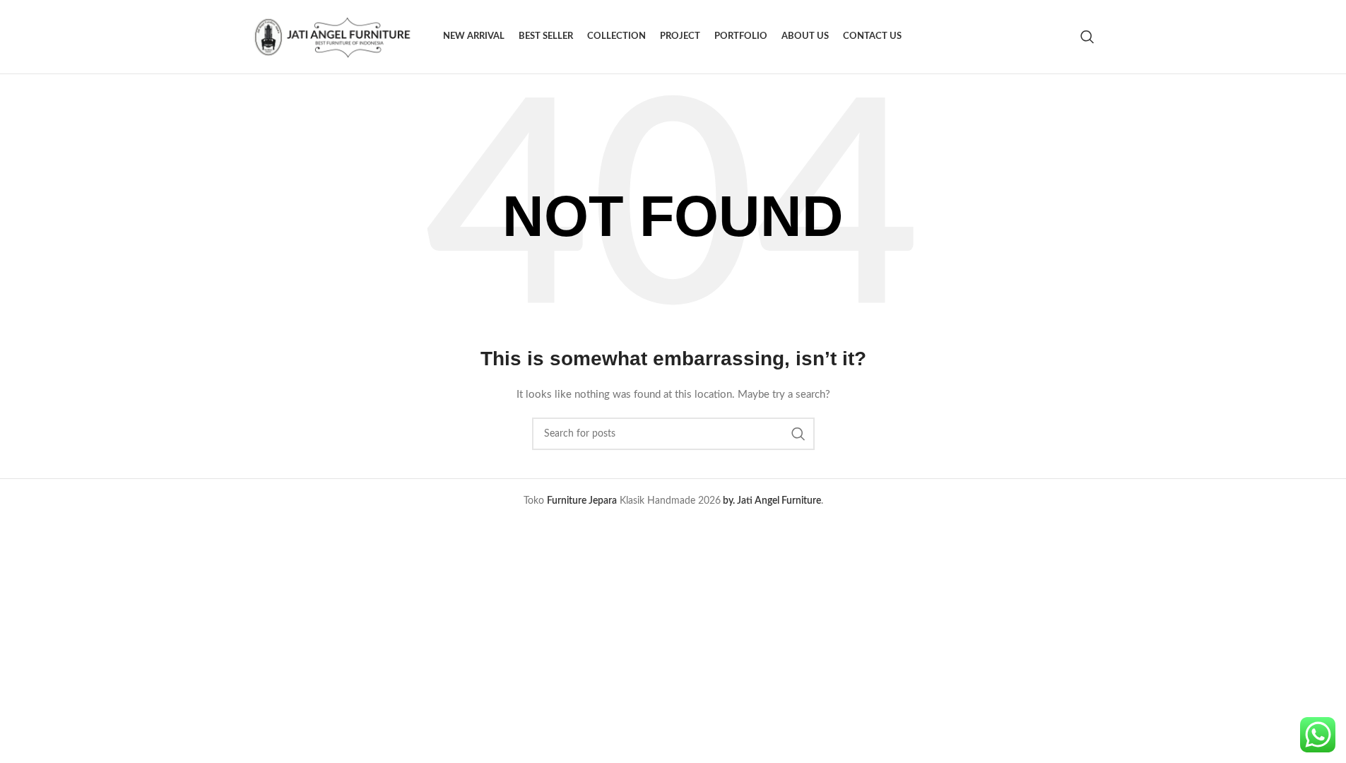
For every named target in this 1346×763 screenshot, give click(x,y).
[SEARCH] (798, 434)
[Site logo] (340, 37)
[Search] (1087, 37)
